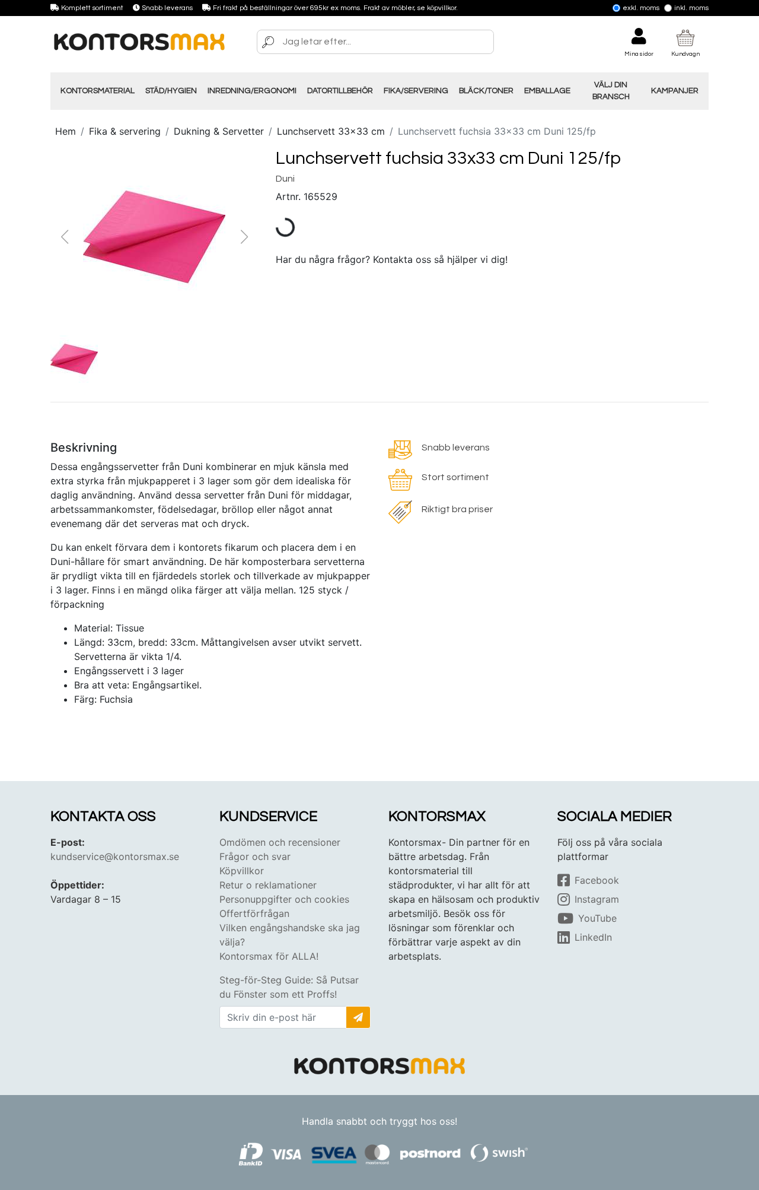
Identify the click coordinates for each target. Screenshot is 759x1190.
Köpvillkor (241, 871)
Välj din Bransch (611, 91)
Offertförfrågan (254, 913)
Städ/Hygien (171, 91)
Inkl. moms (691, 8)
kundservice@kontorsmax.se (114, 856)
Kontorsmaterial (97, 91)
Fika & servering (125, 131)
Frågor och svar (255, 856)
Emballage (547, 91)
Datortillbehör (340, 91)
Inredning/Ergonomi (252, 91)
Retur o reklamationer (268, 885)
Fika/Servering (416, 91)
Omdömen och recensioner (279, 842)
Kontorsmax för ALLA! (268, 956)
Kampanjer (675, 91)
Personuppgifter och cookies (284, 899)
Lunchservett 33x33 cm (331, 131)
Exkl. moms (641, 8)
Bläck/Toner (486, 91)
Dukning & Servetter (219, 131)
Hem (65, 131)
